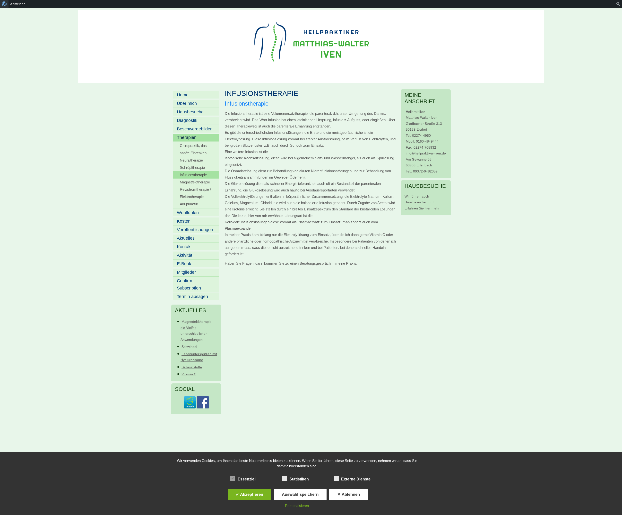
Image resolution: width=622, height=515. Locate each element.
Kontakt (184, 246)
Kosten (183, 221)
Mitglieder (186, 272)
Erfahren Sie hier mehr (422, 208)
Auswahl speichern (300, 494)
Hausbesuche (190, 111)
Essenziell (247, 479)
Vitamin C (188, 374)
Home (183, 94)
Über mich (187, 103)
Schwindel (189, 347)
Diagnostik (187, 120)
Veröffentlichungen (195, 229)
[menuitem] (4, 4)
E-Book (184, 263)
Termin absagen (192, 296)
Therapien (187, 137)
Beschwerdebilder (194, 128)
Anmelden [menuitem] (18, 4)
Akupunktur (189, 204)
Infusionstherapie (193, 175)
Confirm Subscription (189, 284)
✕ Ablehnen (348, 494)
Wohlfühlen (188, 212)
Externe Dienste (356, 479)
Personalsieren (297, 506)
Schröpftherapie (192, 167)
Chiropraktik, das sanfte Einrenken (193, 149)
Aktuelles (186, 238)
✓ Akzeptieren (249, 494)
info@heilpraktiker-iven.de (426, 153)
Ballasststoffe (191, 367)
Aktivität (184, 255)
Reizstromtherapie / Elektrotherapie (195, 193)
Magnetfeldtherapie (195, 182)
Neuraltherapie (191, 160)
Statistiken (299, 479)
